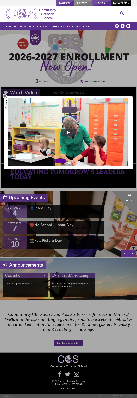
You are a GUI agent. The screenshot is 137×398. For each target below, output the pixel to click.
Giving (101, 3)
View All (129, 200)
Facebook (64, 3)
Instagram (83, 3)
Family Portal (121, 3)
